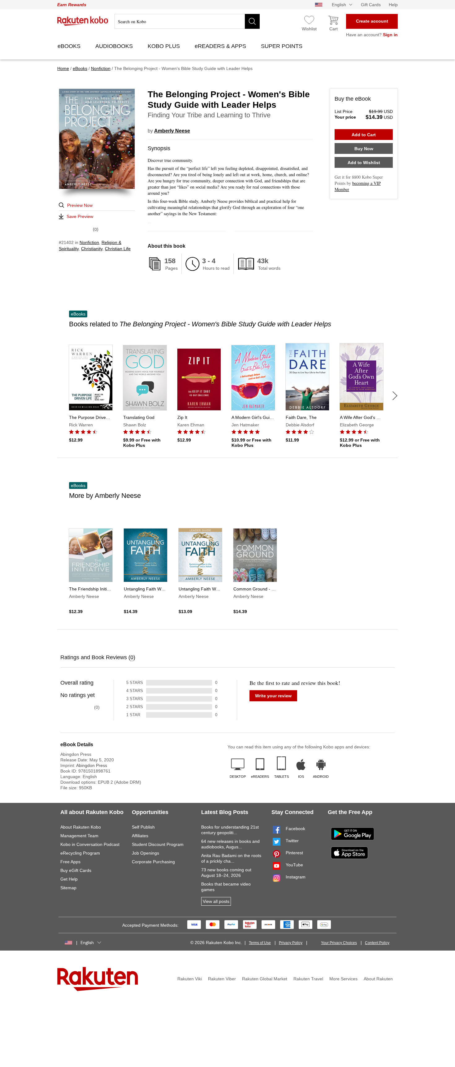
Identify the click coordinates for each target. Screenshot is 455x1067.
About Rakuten (378, 978)
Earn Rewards (71, 4)
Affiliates (140, 835)
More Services (343, 978)
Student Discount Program (158, 844)
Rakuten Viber (222, 978)
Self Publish (143, 827)
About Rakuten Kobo (80, 827)
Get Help (69, 879)
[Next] (395, 395)
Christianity (91, 248)
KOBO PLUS (164, 46)
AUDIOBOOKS (114, 46)
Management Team (79, 835)
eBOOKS (70, 46)
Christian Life (118, 248)
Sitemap (68, 887)
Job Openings (145, 853)
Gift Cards (371, 4)
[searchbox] (187, 21)
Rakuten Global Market (264, 978)
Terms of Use (260, 943)
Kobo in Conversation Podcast (89, 844)
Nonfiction (89, 242)
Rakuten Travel (308, 978)
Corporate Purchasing (153, 861)
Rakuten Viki (189, 978)
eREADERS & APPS (221, 46)
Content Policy (377, 943)
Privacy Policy (290, 943)
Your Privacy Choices (339, 943)
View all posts (216, 901)
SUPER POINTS (282, 46)
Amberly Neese (172, 130)
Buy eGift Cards (75, 870)
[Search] (252, 21)
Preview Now (80, 205)
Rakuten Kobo (82, 21)
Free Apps (70, 861)
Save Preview (80, 216)
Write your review (273, 695)
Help (393, 4)
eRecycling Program (80, 853)
